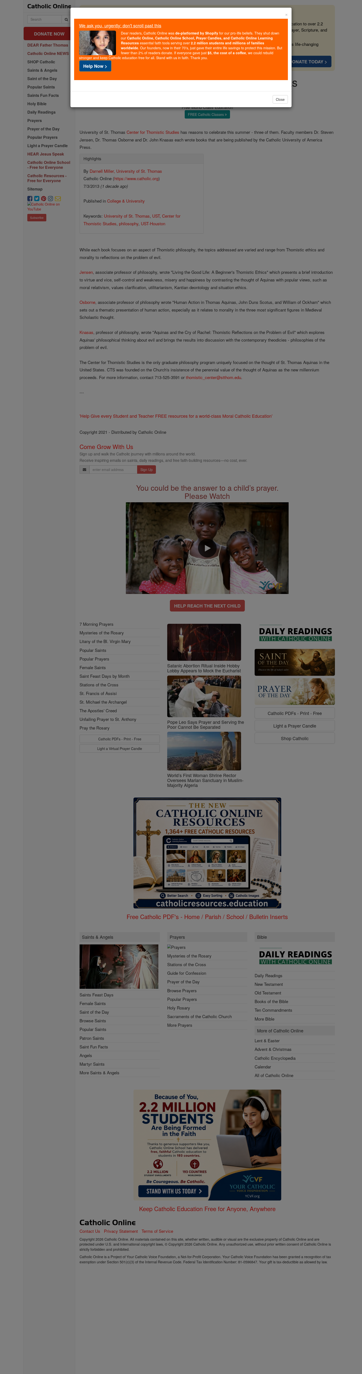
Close (280, 99)
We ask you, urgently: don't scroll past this (120, 25)
